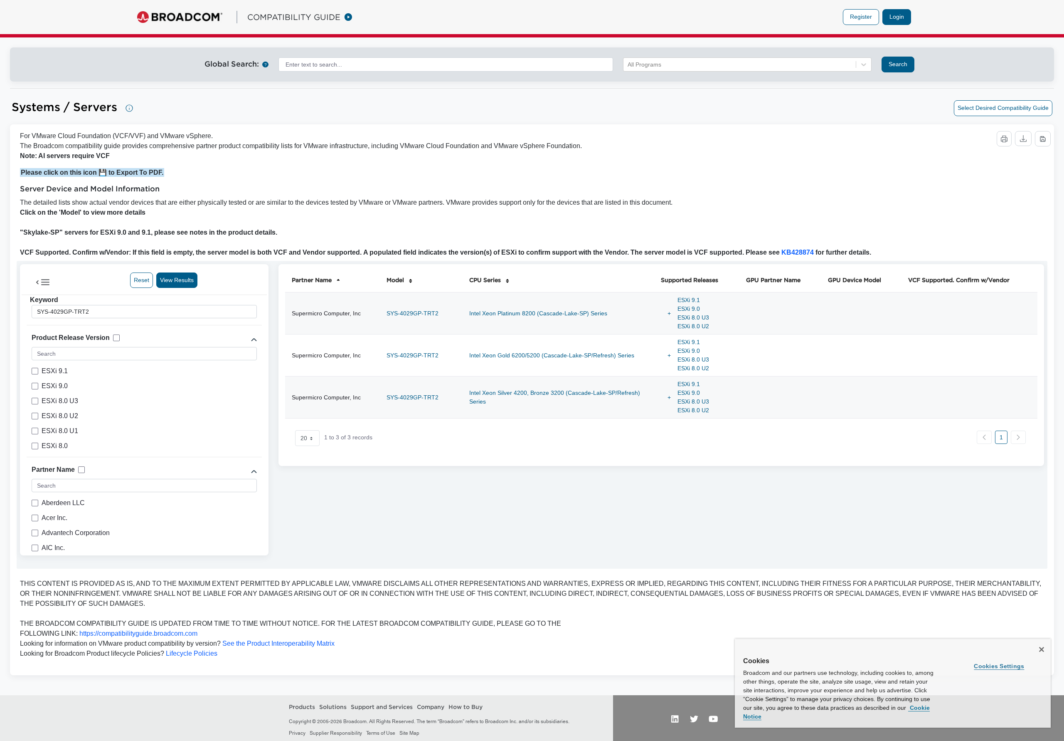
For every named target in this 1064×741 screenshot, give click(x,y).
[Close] (1041, 649)
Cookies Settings (999, 666)
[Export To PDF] (1043, 139)
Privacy (297, 733)
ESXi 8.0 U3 (693, 317)
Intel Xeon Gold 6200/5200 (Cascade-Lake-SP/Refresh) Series (551, 355)
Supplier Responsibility (336, 733)
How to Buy (465, 707)
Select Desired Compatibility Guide (1003, 107)
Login (896, 16)
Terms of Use (380, 733)
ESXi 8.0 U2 (693, 326)
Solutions (333, 707)
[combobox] (445, 64)
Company (430, 707)
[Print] (1004, 139)
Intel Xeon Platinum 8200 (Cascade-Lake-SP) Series (538, 313)
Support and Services (382, 707)
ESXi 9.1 (688, 300)
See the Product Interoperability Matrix (278, 643)
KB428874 (797, 252)
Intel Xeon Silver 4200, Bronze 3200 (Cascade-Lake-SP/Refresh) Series (554, 397)
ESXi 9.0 (688, 308)
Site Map (409, 733)
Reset (141, 280)
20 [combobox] (304, 438)
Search (898, 64)
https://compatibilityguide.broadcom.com (138, 633)
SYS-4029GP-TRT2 (412, 313)
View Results (177, 280)
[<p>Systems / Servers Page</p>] (129, 108)
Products (302, 707)
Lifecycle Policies (191, 653)
